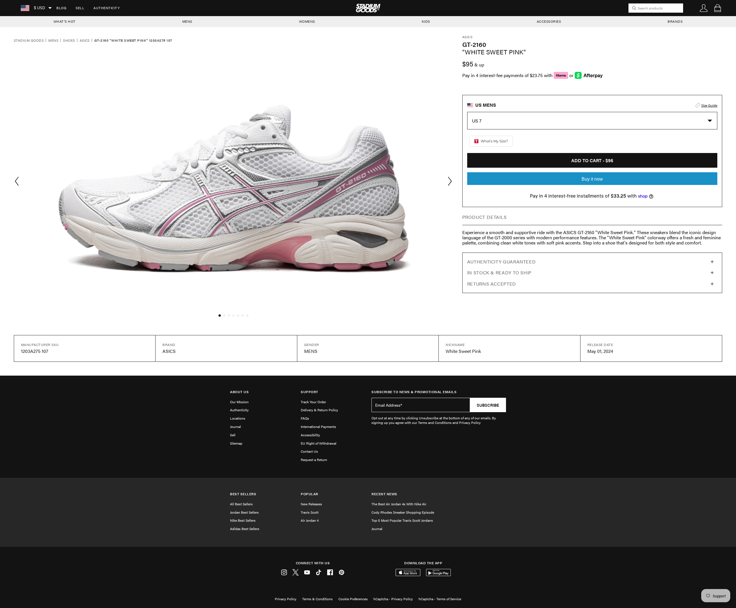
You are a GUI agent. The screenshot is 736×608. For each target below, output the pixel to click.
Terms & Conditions (317, 598)
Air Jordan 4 (310, 520)
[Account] (703, 8)
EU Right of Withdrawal (318, 443)
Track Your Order (313, 401)
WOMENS (307, 21)
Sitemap (236, 443)
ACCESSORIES (549, 21)
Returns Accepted (491, 283)
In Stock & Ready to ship (499, 272)
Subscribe (488, 405)
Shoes (69, 41)
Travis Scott (310, 512)
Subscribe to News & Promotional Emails (414, 391)
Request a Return (314, 459)
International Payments (318, 426)
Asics (85, 41)
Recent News (384, 494)
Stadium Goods (29, 41)
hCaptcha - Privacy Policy (393, 598)
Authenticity (106, 7)
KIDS (426, 21)
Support (309, 391)
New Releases (311, 503)
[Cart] (717, 8)
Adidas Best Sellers (244, 528)
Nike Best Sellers (243, 520)
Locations (237, 418)
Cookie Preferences (353, 598)
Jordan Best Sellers (244, 512)
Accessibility (310, 434)
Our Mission (239, 401)
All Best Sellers (241, 503)
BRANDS (675, 21)
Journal (235, 426)
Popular (309, 494)
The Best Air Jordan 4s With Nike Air (398, 503)
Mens (53, 41)
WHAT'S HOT (64, 21)
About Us (239, 391)
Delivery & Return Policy (319, 409)
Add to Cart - (592, 160)
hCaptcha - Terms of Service (440, 598)
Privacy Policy (285, 598)
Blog (61, 7)
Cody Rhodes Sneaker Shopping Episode (402, 512)
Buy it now (592, 179)
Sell (80, 7)
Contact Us (309, 451)
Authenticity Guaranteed (501, 261)
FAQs (305, 418)
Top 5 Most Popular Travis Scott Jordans (402, 520)
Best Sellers (243, 494)
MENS (187, 21)
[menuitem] (61, 8)
